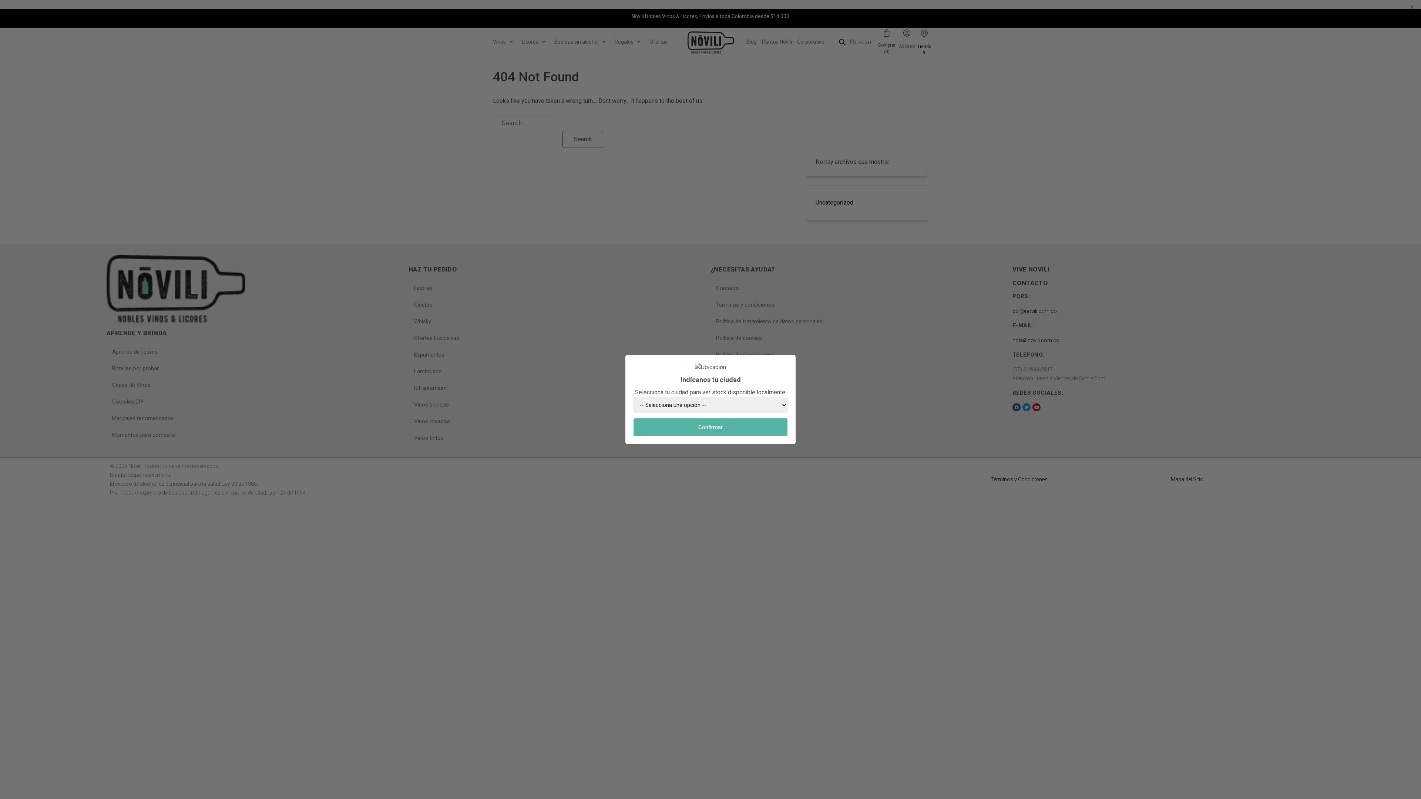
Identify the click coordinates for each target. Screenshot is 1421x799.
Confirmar (710, 427)
